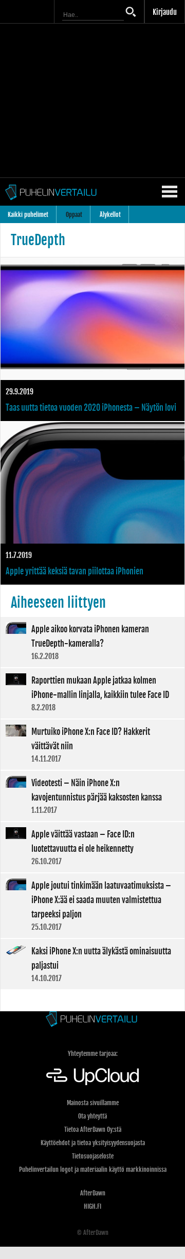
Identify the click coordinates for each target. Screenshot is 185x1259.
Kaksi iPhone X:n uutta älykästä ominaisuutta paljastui (92, 964)
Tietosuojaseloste (93, 1156)
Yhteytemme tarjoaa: (93, 1053)
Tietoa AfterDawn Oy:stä (92, 1129)
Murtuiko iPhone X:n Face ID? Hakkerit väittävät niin (92, 745)
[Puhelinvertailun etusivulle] (92, 1019)
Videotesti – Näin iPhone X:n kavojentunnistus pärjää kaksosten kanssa (92, 796)
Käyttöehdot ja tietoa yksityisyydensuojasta (93, 1143)
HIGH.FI (92, 1206)
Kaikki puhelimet (28, 214)
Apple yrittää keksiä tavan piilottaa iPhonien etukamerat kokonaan (92, 503)
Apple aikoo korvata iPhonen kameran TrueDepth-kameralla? (92, 642)
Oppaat (74, 214)
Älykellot (110, 214)
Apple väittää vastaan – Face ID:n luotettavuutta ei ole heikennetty (92, 847)
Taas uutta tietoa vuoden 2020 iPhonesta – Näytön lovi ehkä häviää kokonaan (92, 339)
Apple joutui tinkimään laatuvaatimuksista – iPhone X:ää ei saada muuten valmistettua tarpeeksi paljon (92, 905)
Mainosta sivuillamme (93, 1103)
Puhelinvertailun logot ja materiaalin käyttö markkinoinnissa (92, 1169)
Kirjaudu (165, 12)
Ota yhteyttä (92, 1116)
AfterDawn (92, 1193)
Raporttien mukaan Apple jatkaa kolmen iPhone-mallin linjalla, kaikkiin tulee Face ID (92, 693)
